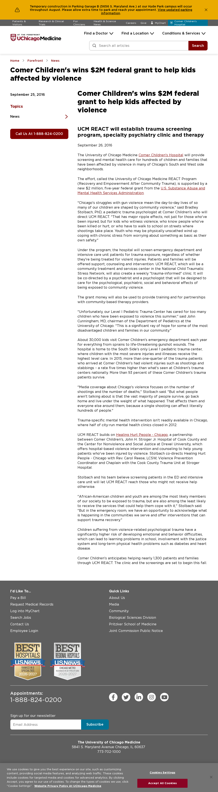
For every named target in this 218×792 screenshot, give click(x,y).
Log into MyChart (25, 611)
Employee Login (24, 631)
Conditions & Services (181, 33)
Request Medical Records (31, 604)
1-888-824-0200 (36, 697)
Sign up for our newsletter (33, 716)
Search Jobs (20, 618)
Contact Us (19, 624)
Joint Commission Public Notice (136, 631)
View (162, 9)
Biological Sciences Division (132, 618)
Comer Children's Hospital (161, 155)
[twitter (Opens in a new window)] (126, 697)
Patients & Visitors (19, 23)
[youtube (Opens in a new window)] (164, 697)
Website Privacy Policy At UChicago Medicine (67, 786)
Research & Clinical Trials (51, 23)
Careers (131, 22)
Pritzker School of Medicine (132, 624)
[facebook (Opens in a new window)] (113, 697)
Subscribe (94, 724)
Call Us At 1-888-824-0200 (39, 134)
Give (143, 22)
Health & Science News (105, 23)
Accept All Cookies (162, 783)
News (15, 117)
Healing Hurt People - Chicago (142, 435)
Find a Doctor (96, 33)
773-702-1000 (109, 752)
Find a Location (135, 33)
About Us (117, 598)
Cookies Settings (162, 772)
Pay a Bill (18, 598)
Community (119, 611)
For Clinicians (79, 23)
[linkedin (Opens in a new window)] (139, 697)
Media (114, 604)
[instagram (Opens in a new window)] (151, 697)
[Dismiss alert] (206, 9)
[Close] (211, 777)
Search (198, 46)
